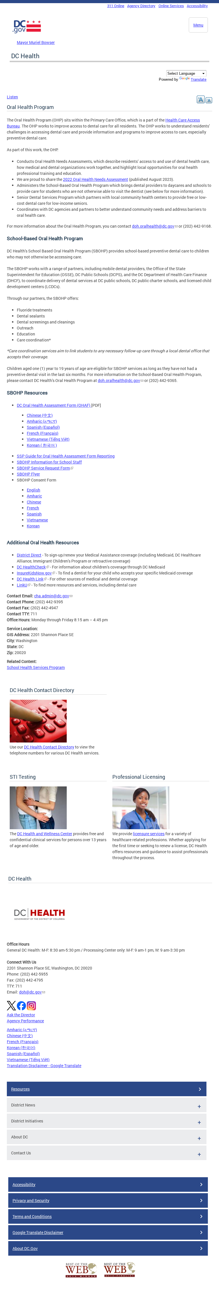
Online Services (171, 5)
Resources (20, 1089)
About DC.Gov (25, 1248)
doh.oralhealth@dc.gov (153, 226)
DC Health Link (30, 579)
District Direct (29, 555)
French (33, 508)
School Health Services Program (36, 667)
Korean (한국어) (21, 1047)
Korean (33, 526)
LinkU (22, 585)
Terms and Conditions (32, 1216)
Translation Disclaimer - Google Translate (44, 1065)
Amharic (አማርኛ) (42, 421)
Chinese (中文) (40, 415)
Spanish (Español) (43, 427)
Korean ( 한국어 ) (42, 445)
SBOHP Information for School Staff (49, 462)
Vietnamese (37, 520)
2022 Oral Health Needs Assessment (95, 179)
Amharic (34, 496)
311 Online (115, 5)
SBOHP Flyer (28, 474)
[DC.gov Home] (27, 32)
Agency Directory (141, 5)
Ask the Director (21, 1014)
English (33, 490)
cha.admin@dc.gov (51, 595)
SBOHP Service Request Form (43, 468)
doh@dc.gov (30, 992)
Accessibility (197, 5)
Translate (198, 79)
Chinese (34, 502)
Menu (198, 25)
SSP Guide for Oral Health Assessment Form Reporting (66, 456)
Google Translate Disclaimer (38, 1232)
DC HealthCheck (31, 567)
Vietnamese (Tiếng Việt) (48, 439)
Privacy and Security (31, 1200)
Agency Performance (25, 1020)
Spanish (34, 514)
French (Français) (42, 433)
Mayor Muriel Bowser (36, 42)
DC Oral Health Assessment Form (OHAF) (54, 405)
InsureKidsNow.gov (34, 573)
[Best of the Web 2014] (81, 1277)
